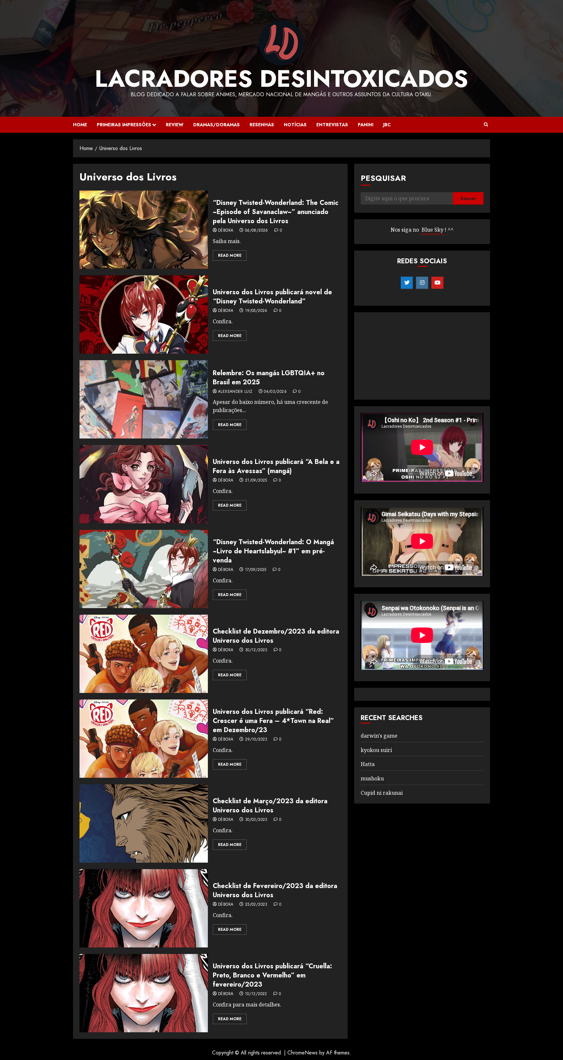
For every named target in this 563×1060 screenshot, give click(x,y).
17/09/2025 (256, 570)
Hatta (368, 764)
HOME (80, 124)
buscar (468, 198)
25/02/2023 (256, 904)
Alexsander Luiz (235, 391)
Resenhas (262, 124)
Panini (365, 124)
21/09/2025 (256, 480)
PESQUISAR (383, 178)
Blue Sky (432, 230)
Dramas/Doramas (216, 124)
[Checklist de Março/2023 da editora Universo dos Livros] (143, 823)
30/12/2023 (256, 650)
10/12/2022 (256, 994)
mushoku (372, 778)
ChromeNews (302, 1052)
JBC (387, 124)
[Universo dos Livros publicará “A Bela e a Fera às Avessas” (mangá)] (143, 484)
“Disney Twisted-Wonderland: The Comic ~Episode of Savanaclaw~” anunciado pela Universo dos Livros (276, 212)
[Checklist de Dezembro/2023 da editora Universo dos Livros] (143, 654)
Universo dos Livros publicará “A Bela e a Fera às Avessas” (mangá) (276, 466)
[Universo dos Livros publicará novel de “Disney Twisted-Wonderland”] (143, 314)
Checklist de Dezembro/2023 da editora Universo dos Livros (276, 636)
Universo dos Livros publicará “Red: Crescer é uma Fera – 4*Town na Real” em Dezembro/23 (273, 721)
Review (174, 124)
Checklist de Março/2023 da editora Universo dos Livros (270, 805)
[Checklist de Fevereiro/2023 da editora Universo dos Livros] (143, 908)
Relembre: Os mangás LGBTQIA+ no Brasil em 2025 (269, 377)
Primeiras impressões (124, 124)
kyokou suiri (376, 750)
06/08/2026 (256, 230)
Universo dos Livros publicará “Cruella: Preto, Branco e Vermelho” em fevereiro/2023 (272, 975)
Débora (225, 230)
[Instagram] (422, 283)
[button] (486, 124)
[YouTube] (437, 283)
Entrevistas (332, 124)
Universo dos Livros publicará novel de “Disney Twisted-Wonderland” (272, 296)
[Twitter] (407, 283)
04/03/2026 (275, 391)
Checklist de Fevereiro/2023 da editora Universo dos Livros (275, 890)
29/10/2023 (256, 739)
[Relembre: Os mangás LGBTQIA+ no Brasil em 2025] (143, 399)
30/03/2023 (256, 819)
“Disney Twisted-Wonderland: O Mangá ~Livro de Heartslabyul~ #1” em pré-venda (273, 551)
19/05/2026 (256, 311)
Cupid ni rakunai (382, 792)
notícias (295, 124)
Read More (229, 255)
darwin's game (379, 735)
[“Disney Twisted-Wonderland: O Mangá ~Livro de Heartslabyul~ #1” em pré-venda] (143, 569)
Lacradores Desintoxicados (281, 79)
